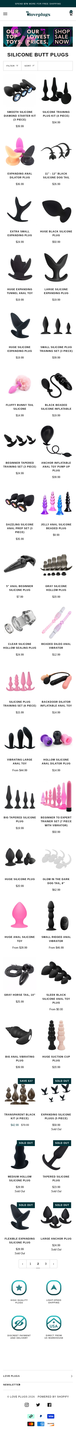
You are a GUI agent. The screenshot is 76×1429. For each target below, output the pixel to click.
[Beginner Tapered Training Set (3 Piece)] (19, 441)
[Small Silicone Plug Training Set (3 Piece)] (56, 325)
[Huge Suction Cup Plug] (56, 1035)
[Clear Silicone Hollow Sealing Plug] (19, 622)
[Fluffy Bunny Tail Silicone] (19, 383)
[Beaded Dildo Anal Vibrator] (56, 622)
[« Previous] (23, 1264)
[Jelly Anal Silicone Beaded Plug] (56, 503)
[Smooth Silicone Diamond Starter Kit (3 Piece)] (19, 90)
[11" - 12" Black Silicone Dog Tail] (56, 152)
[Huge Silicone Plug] (19, 857)
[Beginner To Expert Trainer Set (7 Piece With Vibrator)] (56, 796)
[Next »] (54, 1264)
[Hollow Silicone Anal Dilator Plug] (56, 738)
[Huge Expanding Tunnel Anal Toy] (19, 267)
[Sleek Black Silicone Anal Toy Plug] (56, 973)
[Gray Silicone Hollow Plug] (56, 564)
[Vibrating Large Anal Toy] (19, 738)
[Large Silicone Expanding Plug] (56, 267)
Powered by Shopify (53, 1396)
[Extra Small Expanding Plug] (19, 210)
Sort (28, 66)
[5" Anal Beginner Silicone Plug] (19, 564)
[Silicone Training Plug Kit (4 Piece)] (56, 90)
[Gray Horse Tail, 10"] (19, 973)
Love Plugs (19, 1396)
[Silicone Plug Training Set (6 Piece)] (19, 680)
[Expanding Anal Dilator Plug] (19, 152)
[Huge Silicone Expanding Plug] (19, 325)
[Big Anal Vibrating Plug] (19, 1035)
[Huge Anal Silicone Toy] (19, 915)
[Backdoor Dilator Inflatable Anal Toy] (56, 680)
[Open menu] (9, 14)
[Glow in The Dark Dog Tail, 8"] (56, 857)
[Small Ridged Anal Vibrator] (56, 915)
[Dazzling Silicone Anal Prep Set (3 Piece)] (19, 503)
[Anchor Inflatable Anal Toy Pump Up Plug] (56, 441)
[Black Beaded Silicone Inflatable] (56, 383)
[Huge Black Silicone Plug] (56, 210)
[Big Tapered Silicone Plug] (19, 796)
